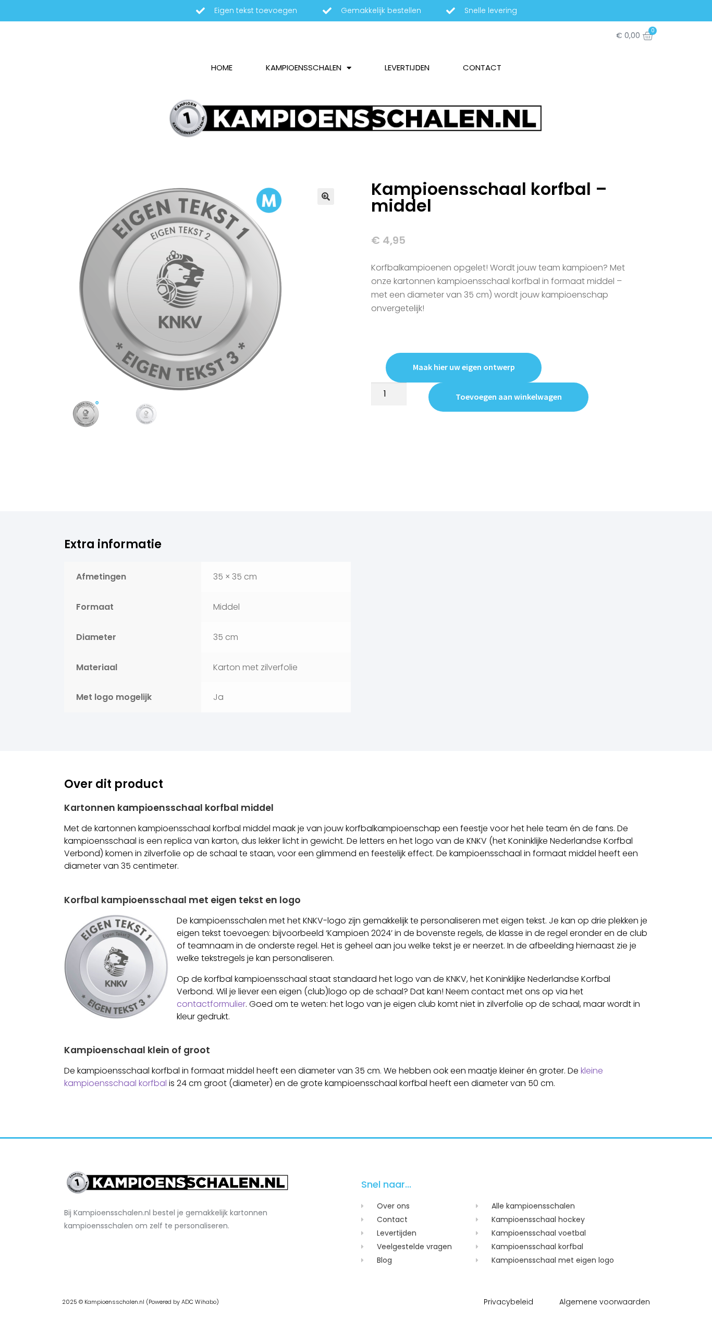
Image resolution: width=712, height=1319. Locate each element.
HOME (221, 67)
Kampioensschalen (303, 67)
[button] (325, 196)
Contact (482, 67)
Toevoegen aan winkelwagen (509, 396)
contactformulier (211, 1004)
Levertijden (407, 67)
